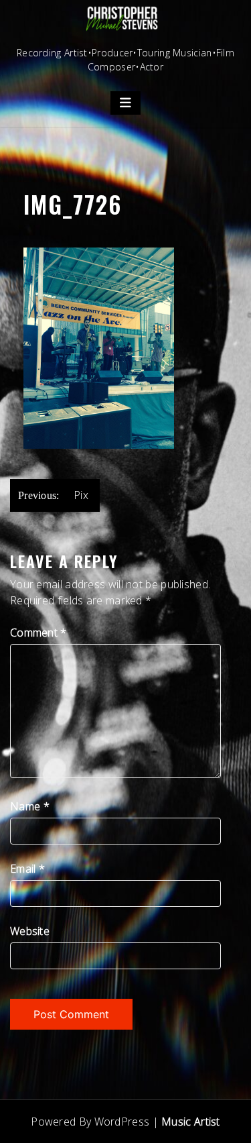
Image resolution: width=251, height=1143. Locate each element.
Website (30, 931)
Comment (38, 632)
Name (30, 806)
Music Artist (190, 1121)
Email (27, 868)
